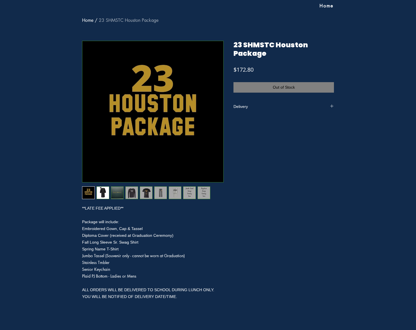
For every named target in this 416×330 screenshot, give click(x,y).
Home (87, 20)
